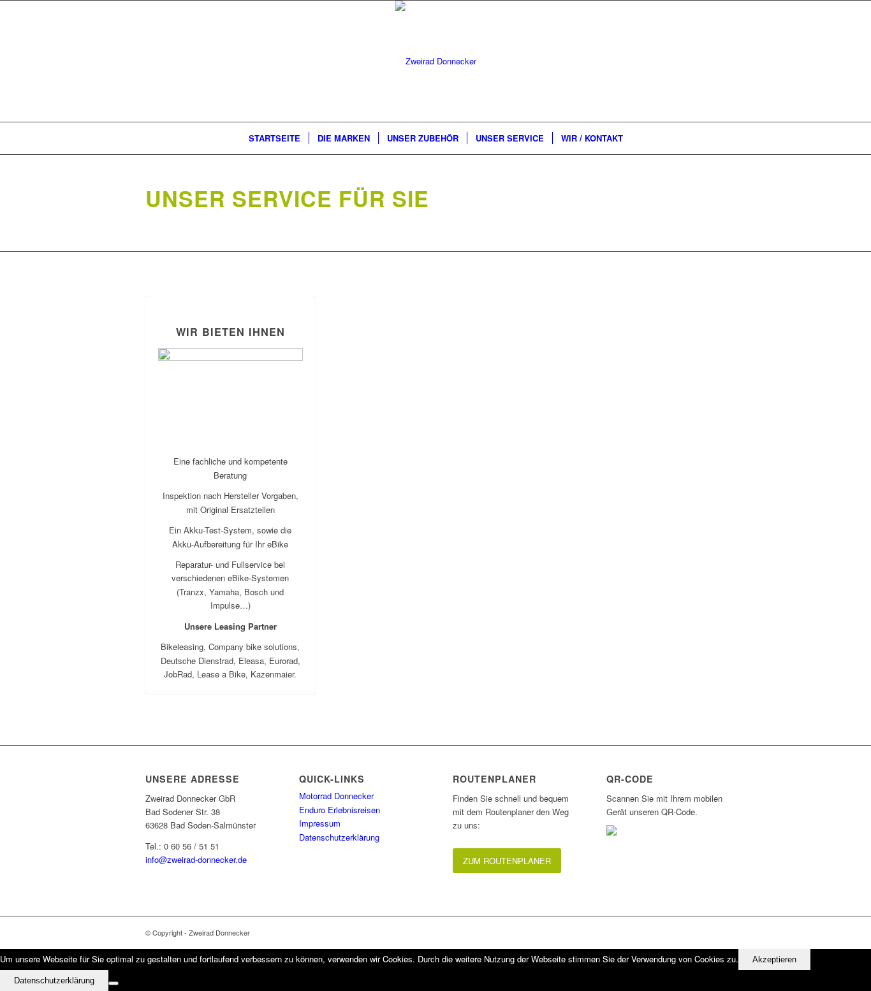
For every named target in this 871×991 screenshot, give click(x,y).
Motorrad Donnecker (336, 796)
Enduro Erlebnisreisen (339, 810)
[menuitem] (274, 138)
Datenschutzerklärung (339, 837)
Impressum (319, 823)
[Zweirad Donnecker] (435, 61)
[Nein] (113, 983)
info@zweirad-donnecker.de (196, 859)
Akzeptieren (774, 959)
